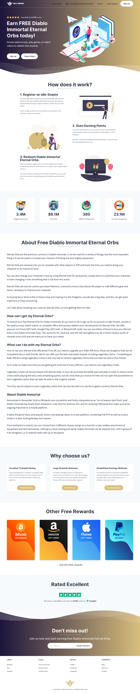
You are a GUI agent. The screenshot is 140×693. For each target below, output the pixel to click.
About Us (105, 668)
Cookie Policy (43, 671)
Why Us (100, 4)
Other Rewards (112, 4)
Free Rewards (70, 488)
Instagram (73, 671)
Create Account (83, 646)
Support (10, 671)
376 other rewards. (73, 564)
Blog (103, 665)
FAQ (8, 668)
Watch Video (29, 56)
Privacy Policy (43, 668)
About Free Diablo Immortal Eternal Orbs (79, 4)
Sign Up (127, 4)
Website (9, 665)
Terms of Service (44, 665)
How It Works (56, 4)
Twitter (72, 665)
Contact (104, 671)
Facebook (73, 668)
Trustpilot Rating (26, 488)
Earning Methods (114, 488)
